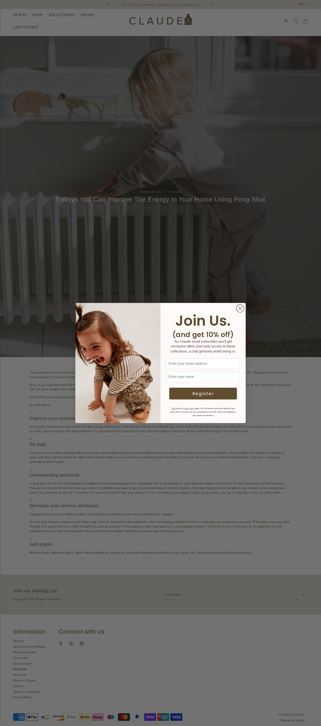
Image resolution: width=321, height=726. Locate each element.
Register (203, 394)
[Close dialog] (240, 308)
